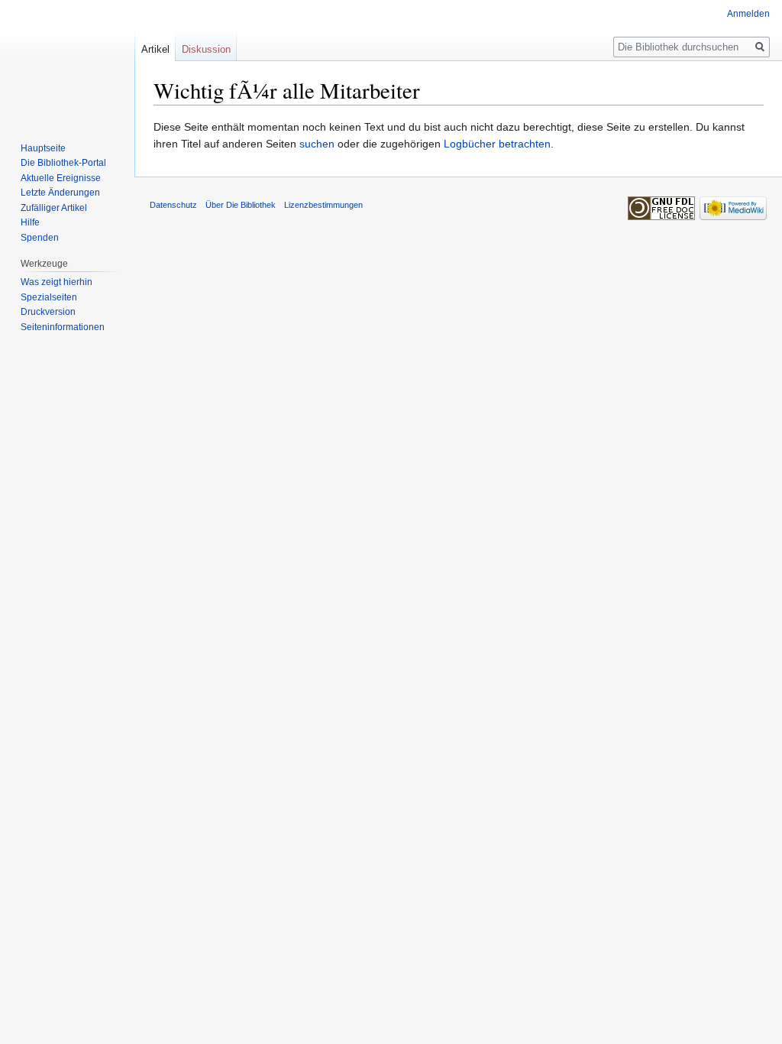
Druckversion (48, 311)
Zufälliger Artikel (54, 208)
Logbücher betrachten (497, 144)
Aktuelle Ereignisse (61, 178)
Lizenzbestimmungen (323, 204)
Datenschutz (173, 204)
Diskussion (206, 49)
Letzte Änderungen (60, 192)
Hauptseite (43, 148)
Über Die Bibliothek (240, 204)
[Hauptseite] (67, 61)
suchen (316, 144)
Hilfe (30, 222)
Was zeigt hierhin (56, 282)
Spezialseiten (49, 297)
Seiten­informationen (63, 327)
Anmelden (748, 13)
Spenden (40, 237)
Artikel (155, 49)
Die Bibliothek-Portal (63, 162)
